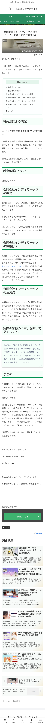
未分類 (7, 528)
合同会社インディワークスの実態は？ (22, 98)
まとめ (10, 111)
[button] (40, 455)
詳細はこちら (22, 516)
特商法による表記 (14, 87)
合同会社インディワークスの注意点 (21, 101)
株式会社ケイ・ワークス (12, 266)
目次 (19, 82)
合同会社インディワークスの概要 (20, 94)
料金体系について (14, 91)
